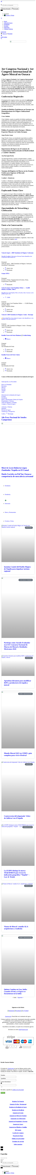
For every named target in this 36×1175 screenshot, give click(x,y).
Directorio (6, 27)
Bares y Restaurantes (7, 399)
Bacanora (4, 386)
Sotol (3, 392)
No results (15, 9)
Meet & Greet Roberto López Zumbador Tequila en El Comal (15, 469)
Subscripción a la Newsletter (9, 381)
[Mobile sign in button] (1, 35)
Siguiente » (20, 997)
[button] (32, 381)
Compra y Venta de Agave (8, 404)
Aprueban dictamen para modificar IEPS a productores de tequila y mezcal (17, 683)
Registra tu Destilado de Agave (18, 1107)
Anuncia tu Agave (18, 1124)
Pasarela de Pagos (18, 1135)
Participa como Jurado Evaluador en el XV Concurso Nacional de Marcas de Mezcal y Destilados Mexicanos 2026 (17, 646)
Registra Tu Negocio (18, 1101)
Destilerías (4, 398)
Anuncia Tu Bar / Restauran (18, 1104)
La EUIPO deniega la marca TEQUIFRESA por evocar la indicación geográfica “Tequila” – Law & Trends (17, 874)
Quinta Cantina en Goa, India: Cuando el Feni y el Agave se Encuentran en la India (15, 991)
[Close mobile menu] (1, 18)
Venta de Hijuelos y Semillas (9, 402)
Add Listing (4, 37)
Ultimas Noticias (8, 29)
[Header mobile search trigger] (1, 39)
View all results (6, 9)
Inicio (5, 21)
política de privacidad (18, 1089)
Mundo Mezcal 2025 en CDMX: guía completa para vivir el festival (18, 754)
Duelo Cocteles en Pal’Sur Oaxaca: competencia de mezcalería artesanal (17, 475)
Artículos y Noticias (7, 407)
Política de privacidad (18, 1138)
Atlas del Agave (8, 23)
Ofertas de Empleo (18, 399)
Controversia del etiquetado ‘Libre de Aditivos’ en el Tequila (17, 817)
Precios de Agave (6, 410)
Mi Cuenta (18, 1130)
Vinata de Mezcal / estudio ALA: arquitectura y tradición (16, 928)
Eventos (6, 26)
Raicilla (4, 389)
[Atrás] (1, 1159)
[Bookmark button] (6, 270)
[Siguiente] (3, 1159)
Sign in (5, 33)
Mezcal (3, 387)
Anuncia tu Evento (18, 1113)
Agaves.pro (8, 1016)
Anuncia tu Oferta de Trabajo (18, 1115)
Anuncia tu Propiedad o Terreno (18, 1121)
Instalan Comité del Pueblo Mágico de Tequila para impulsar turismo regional (17, 569)
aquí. (16, 239)
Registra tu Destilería (18, 1110)
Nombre (3, 1075)
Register (10, 33)
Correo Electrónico (6, 1081)
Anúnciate (3, 32)
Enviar (2, 1092)
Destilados (7, 24)
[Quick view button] (6, 268)
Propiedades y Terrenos (8, 401)
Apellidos (3, 1078)
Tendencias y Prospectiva (8, 411)
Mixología (10, 414)
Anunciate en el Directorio (18, 1118)
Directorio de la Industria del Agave (11, 395)
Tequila (3, 390)
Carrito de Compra (18, 1133)
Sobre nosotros (18, 1144)
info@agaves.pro (23, 1029)
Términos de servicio (18, 1141)
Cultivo (5, 414)
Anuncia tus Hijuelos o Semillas (18, 1127)
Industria (4, 408)
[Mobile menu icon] (18, 2)
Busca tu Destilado (6, 384)
